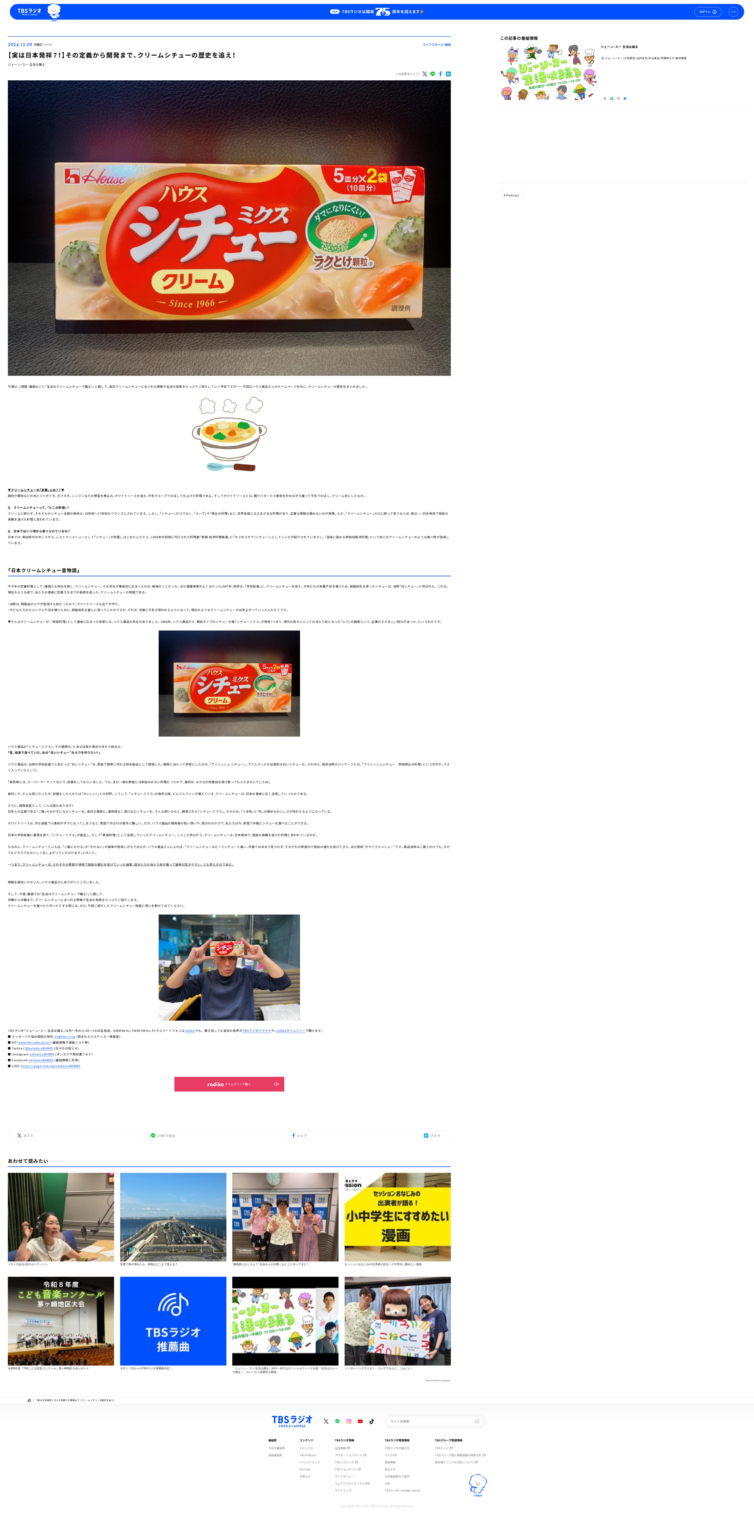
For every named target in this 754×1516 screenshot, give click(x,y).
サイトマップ (343, 1490)
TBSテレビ (442, 1448)
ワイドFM (391, 1455)
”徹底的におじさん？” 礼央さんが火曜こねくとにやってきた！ (270, 1264)
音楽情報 (390, 1462)
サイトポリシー (344, 1476)
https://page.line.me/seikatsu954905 (51, 1066)
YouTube (305, 1469)
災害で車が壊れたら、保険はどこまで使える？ (149, 1264)
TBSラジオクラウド (256, 1030)
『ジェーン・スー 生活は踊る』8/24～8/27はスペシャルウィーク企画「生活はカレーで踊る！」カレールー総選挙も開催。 (285, 1370)
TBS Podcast (307, 1455)
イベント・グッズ (309, 1462)
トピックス (306, 1448)
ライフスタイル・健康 (437, 44)
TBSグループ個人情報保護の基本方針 (458, 1455)
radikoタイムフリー (290, 1030)
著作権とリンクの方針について (454, 1462)
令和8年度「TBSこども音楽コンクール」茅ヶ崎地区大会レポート (48, 1368)
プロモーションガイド (348, 1455)
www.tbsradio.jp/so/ (34, 1042)
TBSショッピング (346, 1469)
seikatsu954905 (42, 1054)
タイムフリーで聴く (238, 1084)
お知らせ (304, 1476)
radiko (190, 1030)
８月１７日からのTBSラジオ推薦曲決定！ (146, 1368)
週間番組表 (275, 1455)
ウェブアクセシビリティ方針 (352, 1483)
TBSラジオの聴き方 (397, 1448)
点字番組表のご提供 (397, 1476)
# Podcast (511, 195)
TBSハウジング (344, 1462)
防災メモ (390, 1469)
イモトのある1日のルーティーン (28, 1264)
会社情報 (340, 1448)
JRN (387, 1483)
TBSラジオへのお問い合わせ (402, 1490)
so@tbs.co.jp (65, 1036)
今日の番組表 (276, 1448)
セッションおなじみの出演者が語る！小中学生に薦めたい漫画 (383, 1264)
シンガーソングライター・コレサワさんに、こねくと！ (379, 1368)
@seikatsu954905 (39, 1048)
